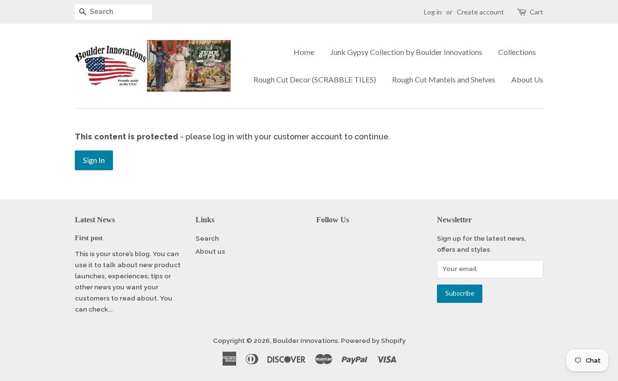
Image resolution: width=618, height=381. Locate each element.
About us (210, 251)
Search (207, 238)
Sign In (94, 159)
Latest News (95, 220)
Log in (433, 12)
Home (304, 51)
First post (89, 238)
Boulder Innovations (305, 340)
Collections (517, 51)
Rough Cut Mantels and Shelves (443, 79)
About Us (527, 79)
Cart (536, 12)
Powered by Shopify (373, 340)
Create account (480, 12)
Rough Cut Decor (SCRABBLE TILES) (314, 79)
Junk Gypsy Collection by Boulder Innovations (406, 51)
